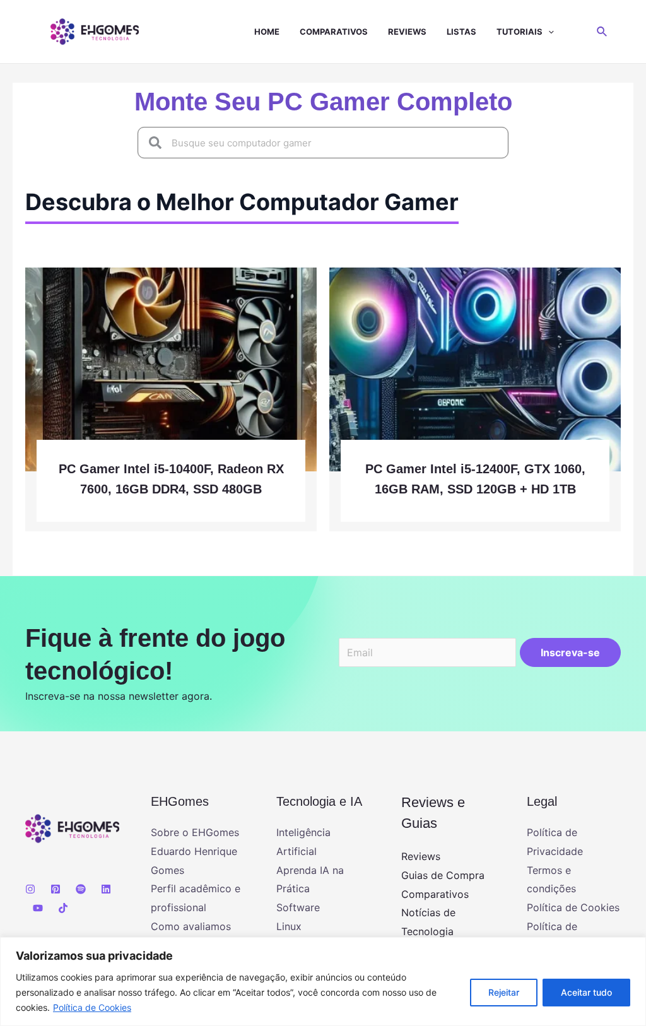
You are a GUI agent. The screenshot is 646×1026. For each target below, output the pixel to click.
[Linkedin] (106, 889)
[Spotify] (81, 889)
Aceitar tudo (586, 992)
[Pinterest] (55, 889)
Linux (289, 926)
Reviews (407, 32)
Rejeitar (503, 992)
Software (298, 907)
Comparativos (334, 32)
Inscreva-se (570, 652)
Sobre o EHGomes (195, 832)
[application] (548, 31)
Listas (461, 32)
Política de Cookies (92, 1007)
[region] (323, 981)
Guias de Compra (442, 875)
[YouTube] (38, 908)
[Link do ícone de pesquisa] (602, 32)
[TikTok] (63, 908)
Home (266, 32)
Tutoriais (519, 32)
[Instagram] (30, 889)
